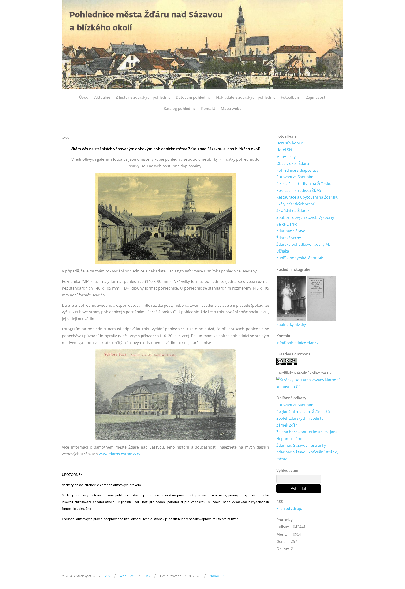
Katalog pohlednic (179, 108)
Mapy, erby (286, 156)
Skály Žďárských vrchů (295, 204)
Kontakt (208, 108)
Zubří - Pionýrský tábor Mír (299, 258)
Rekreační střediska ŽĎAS (298, 190)
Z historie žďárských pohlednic (143, 97)
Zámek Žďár (286, 425)
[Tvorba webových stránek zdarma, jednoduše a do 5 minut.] (94, 576)
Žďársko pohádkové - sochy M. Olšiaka (303, 248)
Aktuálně (102, 97)
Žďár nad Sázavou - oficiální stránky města (307, 455)
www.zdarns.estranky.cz (119, 454)
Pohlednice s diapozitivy (297, 170)
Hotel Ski (284, 149)
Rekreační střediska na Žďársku (303, 183)
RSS (107, 576)
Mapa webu (231, 108)
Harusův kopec (289, 143)
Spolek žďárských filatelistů (300, 418)
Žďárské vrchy (288, 237)
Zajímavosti (316, 97)
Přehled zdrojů (289, 508)
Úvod (84, 97)
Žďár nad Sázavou (292, 231)
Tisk (147, 576)
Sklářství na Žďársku (294, 210)
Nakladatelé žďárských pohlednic (245, 97)
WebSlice (127, 576)
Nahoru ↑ (217, 576)
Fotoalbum (290, 97)
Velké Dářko (286, 224)
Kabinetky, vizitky (291, 324)
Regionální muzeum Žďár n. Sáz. (304, 411)
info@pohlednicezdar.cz (297, 342)
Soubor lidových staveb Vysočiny (305, 217)
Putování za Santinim (294, 176)
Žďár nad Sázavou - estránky (301, 445)
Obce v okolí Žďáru (292, 163)
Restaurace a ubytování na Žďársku (307, 197)
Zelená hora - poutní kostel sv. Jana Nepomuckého (307, 435)
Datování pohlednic (193, 97)
